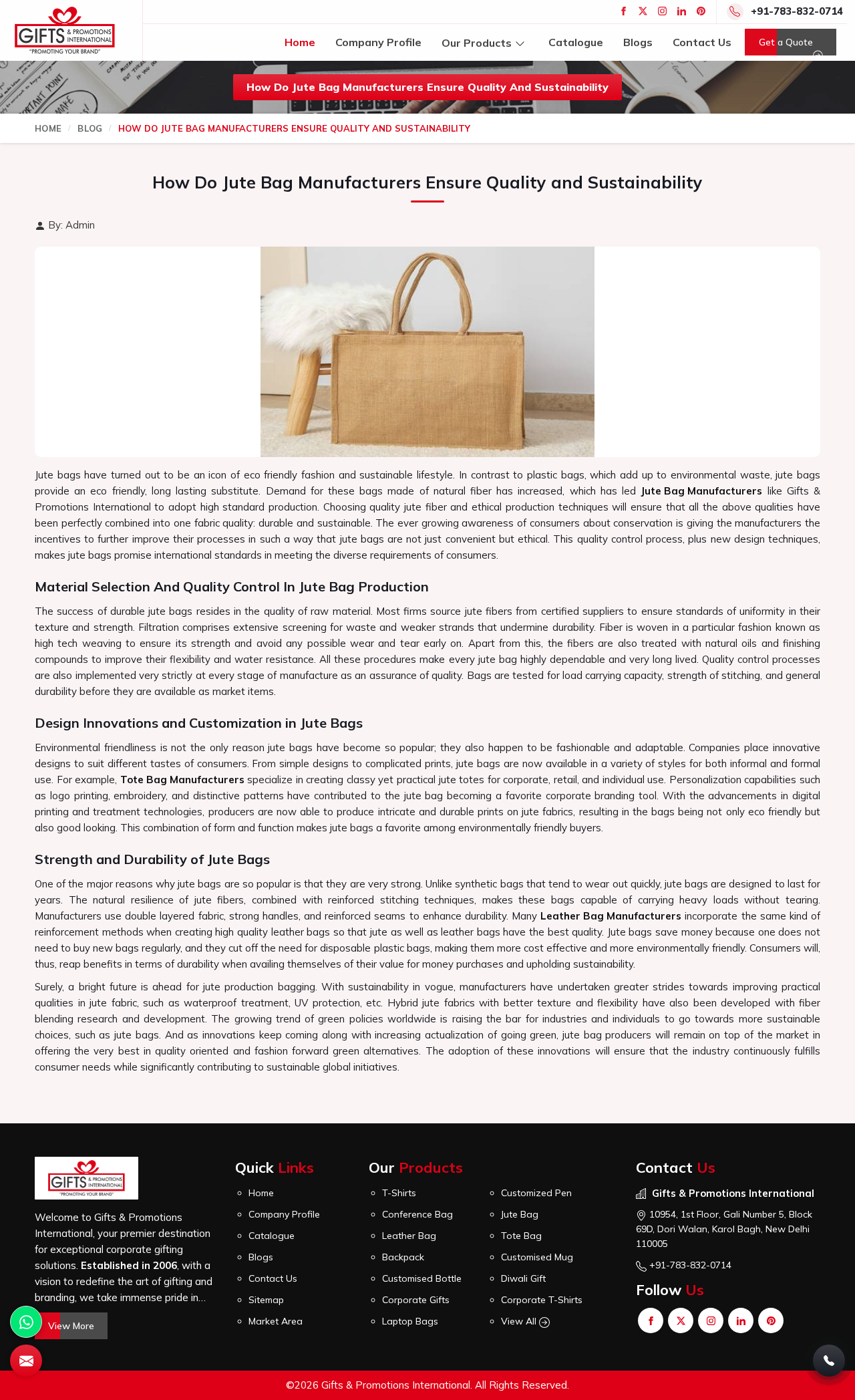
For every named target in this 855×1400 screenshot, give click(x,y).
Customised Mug (537, 1257)
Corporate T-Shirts (541, 1300)
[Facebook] (623, 11)
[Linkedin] (681, 11)
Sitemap (266, 1300)
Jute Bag (519, 1214)
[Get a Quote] (26, 1361)
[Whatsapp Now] (26, 1322)
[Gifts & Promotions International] (65, 30)
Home (300, 42)
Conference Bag (417, 1214)
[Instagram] (662, 11)
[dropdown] (520, 42)
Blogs (638, 42)
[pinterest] (701, 11)
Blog (89, 128)
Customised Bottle (422, 1278)
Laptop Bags (410, 1321)
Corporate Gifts (416, 1300)
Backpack (403, 1257)
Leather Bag (409, 1236)
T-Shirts (399, 1193)
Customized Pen (536, 1193)
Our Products (477, 42)
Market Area (275, 1321)
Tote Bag (521, 1236)
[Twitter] (643, 11)
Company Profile (378, 42)
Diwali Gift (523, 1278)
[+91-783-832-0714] (829, 1361)
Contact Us (702, 42)
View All (520, 1321)
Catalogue (575, 42)
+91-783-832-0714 (797, 11)
